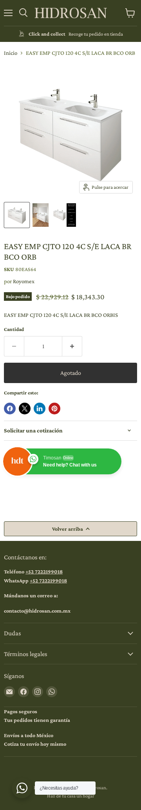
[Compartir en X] (25, 408)
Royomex (23, 281)
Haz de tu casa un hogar (70, 796)
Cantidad (14, 329)
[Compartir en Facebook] (10, 408)
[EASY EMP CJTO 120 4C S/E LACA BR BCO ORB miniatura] (16, 215)
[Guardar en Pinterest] (54, 408)
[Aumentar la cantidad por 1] (72, 346)
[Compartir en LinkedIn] (39, 408)
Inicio (10, 53)
